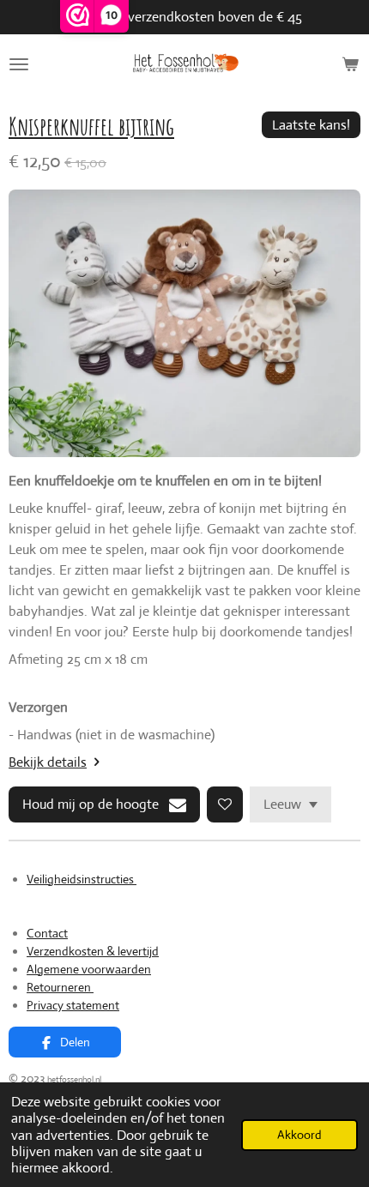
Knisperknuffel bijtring (91, 126)
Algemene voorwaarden (89, 969)
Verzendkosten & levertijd (93, 951)
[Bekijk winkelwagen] (350, 64)
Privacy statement (73, 1005)
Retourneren (60, 987)
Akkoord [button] (299, 1134)
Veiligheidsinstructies (81, 879)
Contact (47, 933)
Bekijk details (48, 762)
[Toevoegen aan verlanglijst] (225, 804)
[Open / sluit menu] (19, 64)
